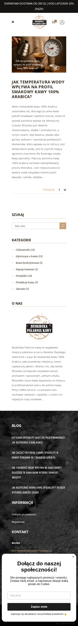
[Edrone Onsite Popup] (39, 313)
